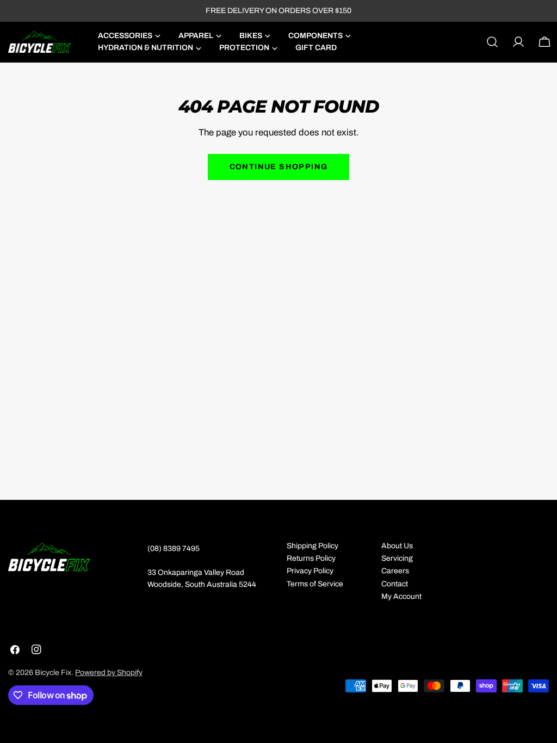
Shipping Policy (312, 546)
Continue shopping (279, 167)
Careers (395, 571)
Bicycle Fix (53, 672)
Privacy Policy (310, 571)
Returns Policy (311, 558)
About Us (397, 546)
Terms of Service (315, 584)
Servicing (397, 558)
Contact (394, 584)
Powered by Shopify (109, 672)
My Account (401, 596)
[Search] (492, 42)
